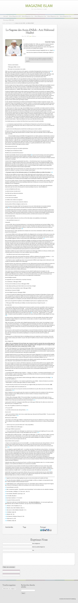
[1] (53, 50)
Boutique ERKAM (8, 20)
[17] (38, 432)
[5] (8, 207)
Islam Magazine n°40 (40, 16)
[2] (50, 71)
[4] (52, 172)
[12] (6, 505)
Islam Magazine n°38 (14, 16)
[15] (27, 409)
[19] (50, 470)
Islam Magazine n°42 (65, 16)
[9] (6, 315)
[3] (31, 154)
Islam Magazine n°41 (52, 16)
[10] (6, 500)
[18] (8, 447)
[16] (17, 415)
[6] (22, 228)
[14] (34, 399)
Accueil (5, 16)
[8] (31, 312)
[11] (51, 377)
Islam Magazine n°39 (27, 16)
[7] (44, 238)
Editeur (34, 36)
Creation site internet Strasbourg (67, 598)
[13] (13, 390)
